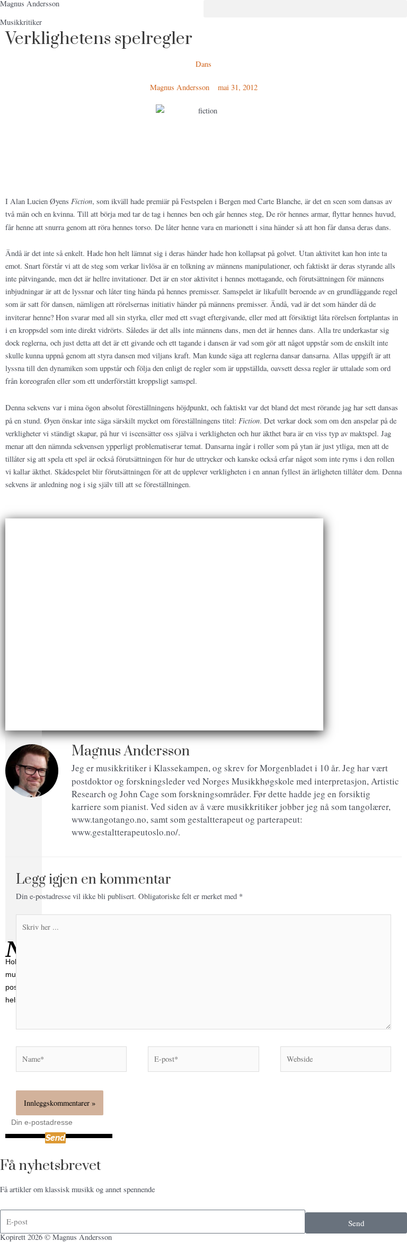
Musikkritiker (21, 22)
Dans (203, 64)
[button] (305, 8)
